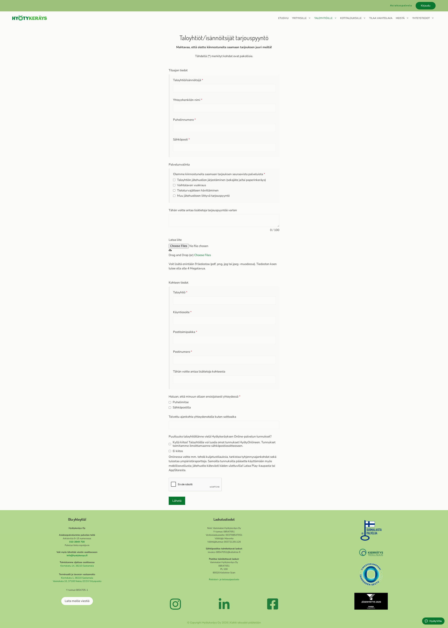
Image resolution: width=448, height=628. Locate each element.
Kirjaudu (425, 5)
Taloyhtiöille (323, 18)
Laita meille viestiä (77, 601)
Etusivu (283, 18)
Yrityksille (299, 18)
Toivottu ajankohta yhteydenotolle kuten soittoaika (202, 417)
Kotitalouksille (351, 18)
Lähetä (176, 501)
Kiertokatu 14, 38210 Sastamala (77, 565)
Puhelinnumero (184, 120)
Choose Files (202, 255)
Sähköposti (181, 139)
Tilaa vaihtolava (380, 18)
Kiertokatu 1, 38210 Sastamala (77, 577)
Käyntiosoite (182, 312)
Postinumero (182, 352)
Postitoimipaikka (185, 332)
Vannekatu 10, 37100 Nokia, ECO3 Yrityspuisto (77, 581)
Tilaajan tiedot (178, 70)
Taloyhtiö (180, 292)
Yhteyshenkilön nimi (187, 100)
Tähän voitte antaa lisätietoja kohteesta (199, 372)
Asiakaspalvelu (401, 5)
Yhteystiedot (421, 18)
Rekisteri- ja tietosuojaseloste (224, 579)
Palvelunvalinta (179, 165)
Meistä (400, 18)
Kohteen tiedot (178, 283)
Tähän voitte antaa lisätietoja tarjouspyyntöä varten (203, 210)
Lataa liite (175, 240)
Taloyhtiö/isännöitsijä (188, 80)
